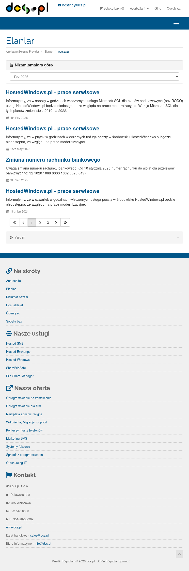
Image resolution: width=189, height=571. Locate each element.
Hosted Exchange (18, 351)
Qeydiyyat (174, 8)
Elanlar (49, 51)
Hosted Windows (18, 359)
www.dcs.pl (14, 527)
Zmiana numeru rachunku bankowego (53, 159)
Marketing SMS (16, 438)
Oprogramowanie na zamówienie (28, 398)
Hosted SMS (14, 343)
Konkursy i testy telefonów (24, 430)
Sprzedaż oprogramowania (24, 454)
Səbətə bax (14, 321)
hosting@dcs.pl (73, 4)
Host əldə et (14, 305)
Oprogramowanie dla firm (23, 406)
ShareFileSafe (16, 368)
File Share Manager (19, 376)
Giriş (158, 8)
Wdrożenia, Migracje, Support (26, 422)
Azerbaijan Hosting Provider (22, 51)
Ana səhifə (13, 280)
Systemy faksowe (18, 446)
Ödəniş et (13, 313)
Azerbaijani (138, 8)
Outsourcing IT (16, 463)
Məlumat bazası (17, 297)
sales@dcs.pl (39, 535)
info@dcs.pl (43, 543)
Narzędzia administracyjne (24, 414)
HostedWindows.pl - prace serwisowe (52, 92)
